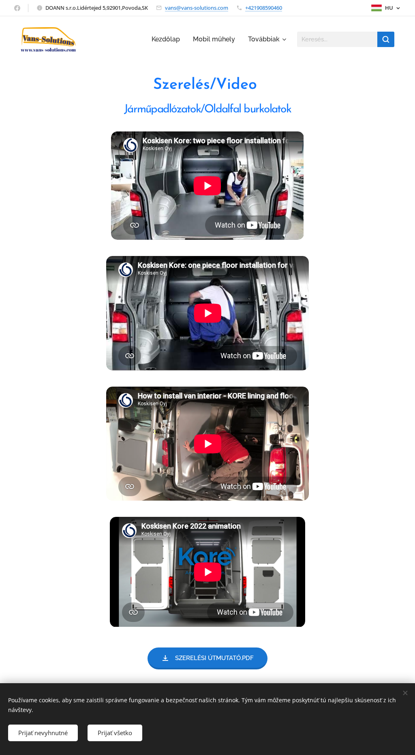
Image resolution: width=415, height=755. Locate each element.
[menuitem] (168, 39)
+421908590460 (263, 7)
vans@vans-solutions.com (196, 7)
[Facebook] (17, 8)
